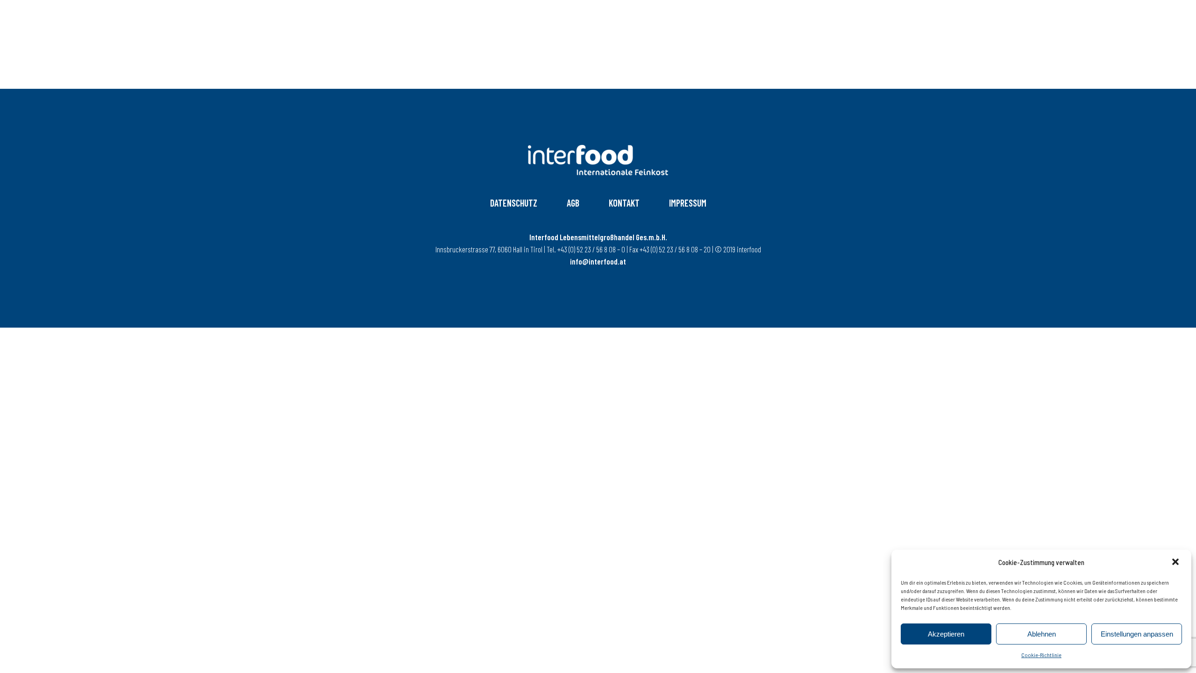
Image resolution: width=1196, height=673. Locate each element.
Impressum (687, 202)
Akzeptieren (946, 634)
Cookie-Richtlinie (1041, 655)
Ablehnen (1041, 634)
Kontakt (624, 202)
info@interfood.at (598, 261)
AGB (573, 202)
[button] (1176, 562)
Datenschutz (513, 202)
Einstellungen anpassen (1137, 634)
